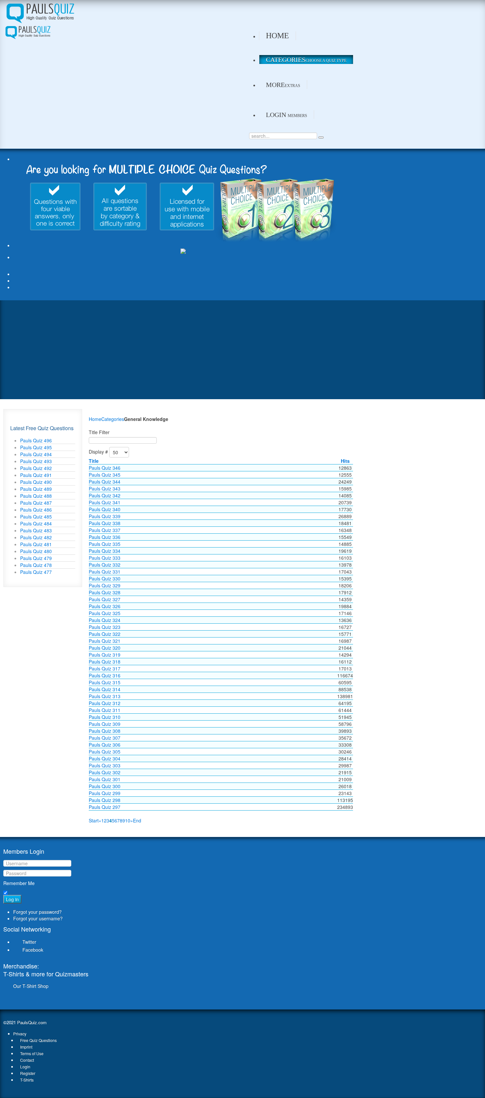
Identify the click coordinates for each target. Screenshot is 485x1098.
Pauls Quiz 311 (104, 710)
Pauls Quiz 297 (104, 807)
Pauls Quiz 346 (104, 467)
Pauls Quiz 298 (104, 800)
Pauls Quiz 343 (104, 488)
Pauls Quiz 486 (36, 509)
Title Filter (99, 432)
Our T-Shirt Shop (30, 986)
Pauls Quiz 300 (104, 786)
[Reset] (321, 137)
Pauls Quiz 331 (104, 571)
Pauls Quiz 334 (104, 551)
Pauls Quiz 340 (104, 509)
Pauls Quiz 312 (104, 703)
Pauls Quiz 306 (104, 744)
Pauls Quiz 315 (104, 682)
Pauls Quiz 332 (104, 564)
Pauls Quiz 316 (104, 675)
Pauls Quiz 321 (104, 641)
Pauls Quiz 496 (36, 440)
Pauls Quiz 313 (104, 696)
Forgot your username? (38, 918)
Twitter (29, 941)
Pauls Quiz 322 (104, 634)
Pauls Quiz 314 (104, 689)
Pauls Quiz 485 (36, 516)
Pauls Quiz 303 (104, 765)
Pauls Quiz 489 (36, 489)
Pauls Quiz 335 (104, 544)
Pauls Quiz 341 (104, 502)
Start (94, 820)
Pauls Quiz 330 (104, 578)
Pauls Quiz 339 (104, 516)
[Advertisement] (242, 350)
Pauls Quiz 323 (104, 627)
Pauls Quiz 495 (36, 447)
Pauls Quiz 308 (104, 730)
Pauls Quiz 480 (36, 551)
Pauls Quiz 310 (104, 717)
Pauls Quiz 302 (104, 772)
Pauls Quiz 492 (36, 468)
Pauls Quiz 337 (104, 530)
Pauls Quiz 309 (104, 724)
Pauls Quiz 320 (104, 647)
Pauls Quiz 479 (36, 558)
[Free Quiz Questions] (39, 12)
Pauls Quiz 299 (104, 793)
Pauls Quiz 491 (36, 475)
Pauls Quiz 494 (36, 454)
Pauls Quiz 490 (36, 482)
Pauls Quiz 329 (104, 585)
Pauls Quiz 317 (104, 668)
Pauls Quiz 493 (36, 461)
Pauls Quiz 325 (104, 613)
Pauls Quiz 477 (36, 572)
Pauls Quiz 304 (104, 758)
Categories (112, 419)
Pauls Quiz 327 (104, 599)
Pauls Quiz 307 (104, 737)
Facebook (32, 949)
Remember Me (19, 883)
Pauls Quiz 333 (104, 557)
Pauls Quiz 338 (104, 523)
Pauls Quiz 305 (104, 751)
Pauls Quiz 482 (36, 537)
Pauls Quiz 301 (104, 779)
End (137, 820)
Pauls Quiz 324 (104, 620)
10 (127, 820)
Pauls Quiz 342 (104, 495)
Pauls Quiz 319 (104, 654)
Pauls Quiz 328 (104, 592)
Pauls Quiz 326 (104, 606)
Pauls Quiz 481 (36, 544)
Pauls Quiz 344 (104, 481)
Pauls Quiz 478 (36, 565)
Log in (12, 899)
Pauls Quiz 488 (36, 495)
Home (95, 419)
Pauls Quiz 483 (36, 530)
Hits (345, 461)
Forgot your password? (37, 911)
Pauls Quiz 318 (104, 661)
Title (94, 461)
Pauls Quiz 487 (36, 502)
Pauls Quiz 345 (104, 474)
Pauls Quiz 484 (36, 523)
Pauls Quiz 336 (104, 537)
